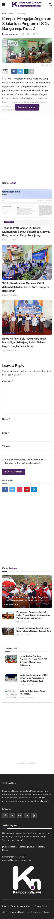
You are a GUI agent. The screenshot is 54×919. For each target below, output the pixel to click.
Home (4, 13)
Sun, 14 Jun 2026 (10, 240)
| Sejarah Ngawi (9, 846)
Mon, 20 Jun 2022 (30, 34)
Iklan (4, 906)
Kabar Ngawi (22, 13)
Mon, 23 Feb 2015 (27, 698)
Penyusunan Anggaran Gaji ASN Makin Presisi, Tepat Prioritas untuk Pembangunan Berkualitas (33, 615)
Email (5, 432)
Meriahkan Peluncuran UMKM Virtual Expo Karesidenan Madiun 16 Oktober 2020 (34, 678)
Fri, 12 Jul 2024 (26, 669)
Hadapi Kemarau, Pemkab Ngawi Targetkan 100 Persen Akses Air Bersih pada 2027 (26, 599)
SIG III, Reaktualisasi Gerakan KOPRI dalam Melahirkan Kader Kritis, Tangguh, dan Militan (25, 287)
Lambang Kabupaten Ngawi (32, 846)
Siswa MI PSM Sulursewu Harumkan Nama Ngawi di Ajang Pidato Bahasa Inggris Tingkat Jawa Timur (24, 342)
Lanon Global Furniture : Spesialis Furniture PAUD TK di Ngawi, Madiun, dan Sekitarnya (33, 660)
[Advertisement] (27, 149)
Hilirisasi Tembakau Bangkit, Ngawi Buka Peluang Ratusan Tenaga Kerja (33, 629)
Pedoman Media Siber (20, 906)
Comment (7, 381)
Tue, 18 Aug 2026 (24, 635)
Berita (12, 13)
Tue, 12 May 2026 (10, 350)
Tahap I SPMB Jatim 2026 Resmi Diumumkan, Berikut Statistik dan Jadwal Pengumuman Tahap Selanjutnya (26, 231)
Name (6, 419)
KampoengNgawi (10, 34)
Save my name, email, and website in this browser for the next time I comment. (25, 461)
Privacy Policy (41, 906)
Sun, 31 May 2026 (10, 295)
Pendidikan (9, 222)
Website (6, 446)
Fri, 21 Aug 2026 (12, 604)
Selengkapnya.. (41, 801)
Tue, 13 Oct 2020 (27, 685)
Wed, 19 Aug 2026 (24, 622)
